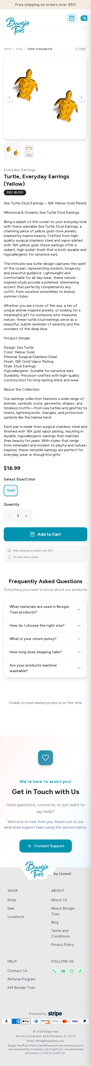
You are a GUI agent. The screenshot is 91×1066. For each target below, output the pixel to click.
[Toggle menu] (83, 18)
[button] (45, 97)
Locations (15, 916)
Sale (10, 908)
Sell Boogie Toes (21, 987)
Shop (19, 49)
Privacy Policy (62, 944)
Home (7, 49)
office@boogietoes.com (49, 1040)
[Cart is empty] (71, 18)
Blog (55, 922)
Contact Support (49, 846)
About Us (59, 900)
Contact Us (17, 970)
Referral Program (21, 979)
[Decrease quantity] (9, 516)
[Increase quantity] (26, 516)
